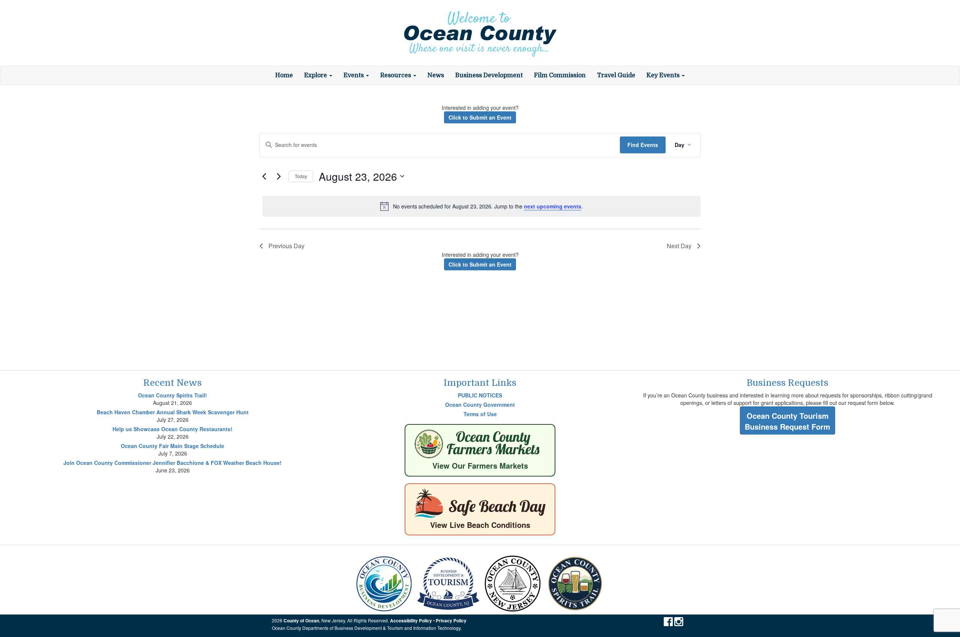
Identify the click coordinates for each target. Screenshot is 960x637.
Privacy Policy (451, 621)
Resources (396, 75)
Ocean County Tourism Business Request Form (787, 421)
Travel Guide (616, 75)
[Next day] (278, 176)
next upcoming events (552, 206)
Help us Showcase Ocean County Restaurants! (172, 429)
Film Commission (560, 75)
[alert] (481, 206)
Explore (316, 75)
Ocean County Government (480, 404)
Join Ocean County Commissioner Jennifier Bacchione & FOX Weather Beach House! (172, 462)
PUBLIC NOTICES (480, 395)
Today (301, 176)
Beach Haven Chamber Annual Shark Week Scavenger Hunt (173, 412)
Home (284, 75)
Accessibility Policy (411, 621)
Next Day (679, 245)
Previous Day (286, 245)
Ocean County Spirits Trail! (172, 395)
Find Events (642, 144)
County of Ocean (301, 621)
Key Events (663, 75)
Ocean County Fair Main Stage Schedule (172, 446)
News (436, 75)
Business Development (489, 75)
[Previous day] (264, 176)
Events (354, 75)
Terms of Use (480, 414)
